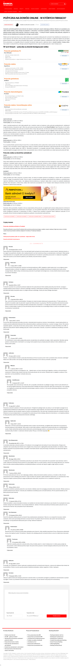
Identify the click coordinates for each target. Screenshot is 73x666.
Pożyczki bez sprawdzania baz (34, 645)
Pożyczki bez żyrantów (54, 20)
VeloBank (6, 80)
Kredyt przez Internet (10, 635)
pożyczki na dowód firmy (35, 216)
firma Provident (51, 127)
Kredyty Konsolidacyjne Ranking (58, 640)
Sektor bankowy (61, 8)
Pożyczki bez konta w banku (12, 641)
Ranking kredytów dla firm (56, 635)
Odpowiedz (6, 259)
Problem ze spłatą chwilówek (34, 640)
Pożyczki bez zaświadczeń (43, 20)
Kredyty (21, 8)
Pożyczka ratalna (10, 64)
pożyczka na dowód (9, 216)
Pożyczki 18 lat (13, 20)
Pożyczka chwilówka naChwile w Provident (14, 226)
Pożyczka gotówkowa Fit (12, 51)
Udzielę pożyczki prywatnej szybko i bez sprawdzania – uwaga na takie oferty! (19, 236)
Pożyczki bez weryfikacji (32, 20)
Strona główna (8, 8)
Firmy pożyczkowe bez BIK (34, 635)
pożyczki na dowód (22, 216)
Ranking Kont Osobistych (56, 638)
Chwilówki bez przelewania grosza (36, 638)
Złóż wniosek (64, 55)
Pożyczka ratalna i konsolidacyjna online (18, 105)
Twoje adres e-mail (30, 612)
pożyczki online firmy (49, 216)
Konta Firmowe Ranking (56, 641)
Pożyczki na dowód (64, 20)
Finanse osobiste (35, 8)
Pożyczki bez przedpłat (22, 20)
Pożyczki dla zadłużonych (33, 643)
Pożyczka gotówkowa (11, 78)
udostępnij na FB (44, 24)
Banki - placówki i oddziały (10, 11)
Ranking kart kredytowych (56, 636)
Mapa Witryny (32, 659)
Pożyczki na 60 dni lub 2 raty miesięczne (11, 239)
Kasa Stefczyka (8, 52)
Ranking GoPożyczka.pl (56, 645)
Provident (6, 93)
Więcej (20, 11)
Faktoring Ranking (54, 643)
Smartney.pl (7, 107)
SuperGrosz (7, 66)
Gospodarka (44, 8)
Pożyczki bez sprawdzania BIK (34, 636)
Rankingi (16, 8)
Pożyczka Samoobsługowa (13, 92)
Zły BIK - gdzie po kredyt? (11, 636)
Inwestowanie (52, 8)
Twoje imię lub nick (10, 612)
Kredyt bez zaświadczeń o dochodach (14, 647)
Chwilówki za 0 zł (31, 641)
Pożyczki (27, 8)
